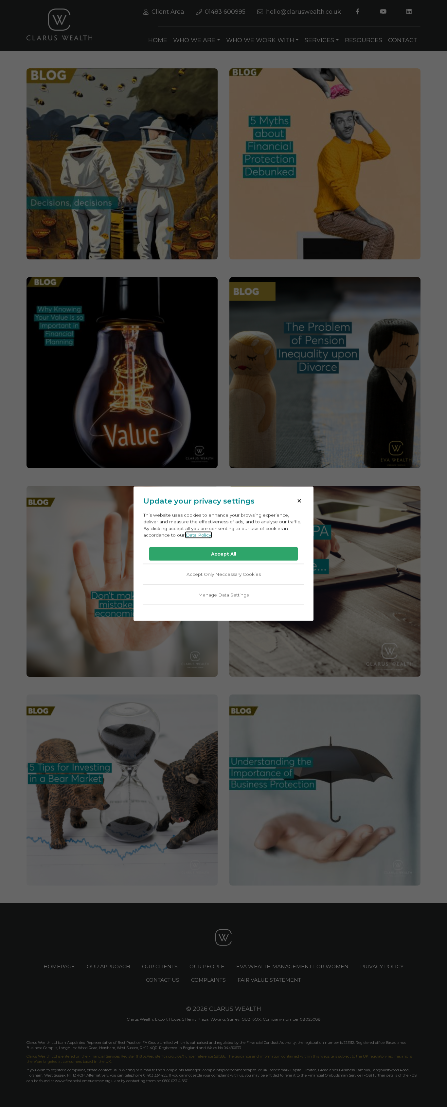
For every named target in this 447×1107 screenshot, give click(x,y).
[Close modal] (299, 501)
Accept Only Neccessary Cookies (224, 574)
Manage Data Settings (223, 594)
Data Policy (198, 534)
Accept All (223, 553)
